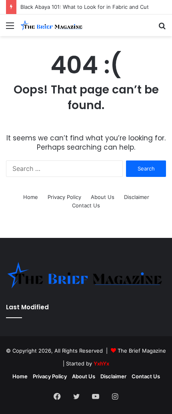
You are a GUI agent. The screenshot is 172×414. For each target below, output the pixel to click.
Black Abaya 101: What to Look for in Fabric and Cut (84, 7)
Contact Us (86, 205)
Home (30, 197)
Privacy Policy (64, 197)
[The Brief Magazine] (52, 25)
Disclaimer (136, 197)
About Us (102, 197)
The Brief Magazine (142, 350)
